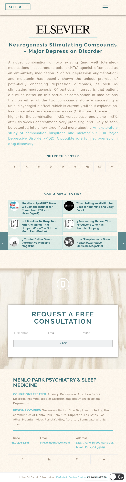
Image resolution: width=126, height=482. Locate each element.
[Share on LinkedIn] (63, 167)
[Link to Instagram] (76, 459)
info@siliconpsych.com (55, 442)
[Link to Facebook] (22, 459)
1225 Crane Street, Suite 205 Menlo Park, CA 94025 (95, 445)
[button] (117, 476)
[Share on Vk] (87, 167)
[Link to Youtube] (104, 459)
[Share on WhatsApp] (39, 167)
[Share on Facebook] (14, 167)
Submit (63, 343)
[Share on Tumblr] (75, 167)
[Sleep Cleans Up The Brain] (122, 241)
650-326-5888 (20, 442)
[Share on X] (27, 167)
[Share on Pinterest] (51, 167)
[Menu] (103, 7)
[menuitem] (103, 7)
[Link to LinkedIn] (49, 459)
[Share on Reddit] (99, 167)
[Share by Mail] (112, 167)
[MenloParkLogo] (17, 6)
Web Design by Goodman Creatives (70, 477)
